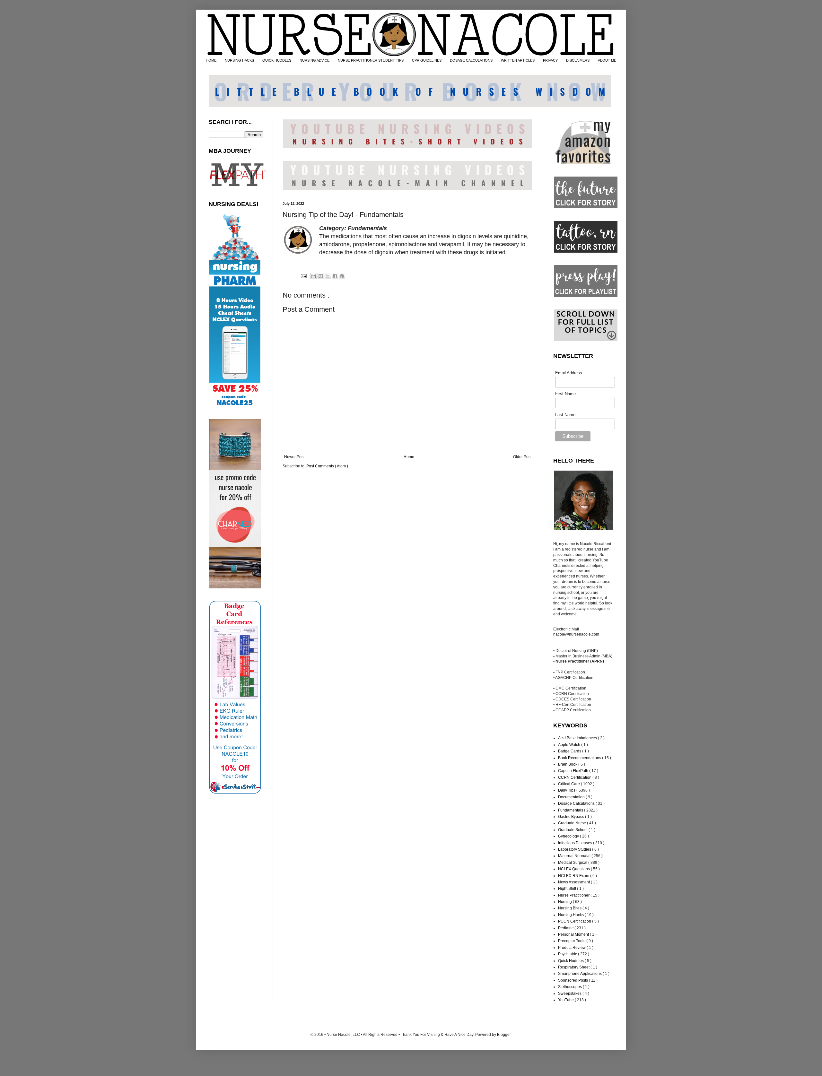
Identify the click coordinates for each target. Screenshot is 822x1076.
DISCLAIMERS (578, 60)
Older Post (522, 457)
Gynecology (569, 836)
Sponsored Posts (573, 980)
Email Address (568, 372)
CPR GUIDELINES (427, 60)
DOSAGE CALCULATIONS (471, 60)
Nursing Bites (570, 908)
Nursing (565, 901)
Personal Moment (574, 934)
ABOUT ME (607, 60)
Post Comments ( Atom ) (327, 466)
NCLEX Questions (574, 869)
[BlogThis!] (321, 276)
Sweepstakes (570, 993)
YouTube (566, 1000)
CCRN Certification (575, 777)
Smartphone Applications (580, 973)
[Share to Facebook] (335, 276)
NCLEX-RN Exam (574, 875)
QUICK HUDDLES (276, 60)
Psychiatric (568, 954)
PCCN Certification (575, 921)
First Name (565, 393)
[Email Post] (303, 276)
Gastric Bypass (571, 816)
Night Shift (567, 888)
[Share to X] (328, 276)
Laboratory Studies (575, 849)
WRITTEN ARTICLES (518, 60)
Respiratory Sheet (574, 967)
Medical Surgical (573, 862)
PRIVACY (550, 60)
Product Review (572, 947)
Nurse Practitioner (574, 895)
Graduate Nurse (572, 823)
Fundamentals (571, 810)
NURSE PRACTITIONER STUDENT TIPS (371, 60)
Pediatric (566, 928)
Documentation (572, 797)
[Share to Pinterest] (342, 276)
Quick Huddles (571, 961)
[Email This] (313, 276)
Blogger (504, 1034)
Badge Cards (570, 751)
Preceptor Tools (572, 941)
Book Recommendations (580, 758)
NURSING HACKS (239, 60)
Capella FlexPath (573, 770)
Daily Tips (567, 790)
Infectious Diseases (575, 843)
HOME (211, 60)
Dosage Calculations (577, 803)
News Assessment (574, 882)
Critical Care (569, 784)
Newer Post (294, 457)
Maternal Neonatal (574, 856)
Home (409, 457)
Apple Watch (569, 744)
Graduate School (573, 830)
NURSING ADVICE (314, 60)
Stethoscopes (570, 987)
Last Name (565, 414)
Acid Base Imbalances (578, 738)
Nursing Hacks (571, 915)
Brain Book (568, 764)
